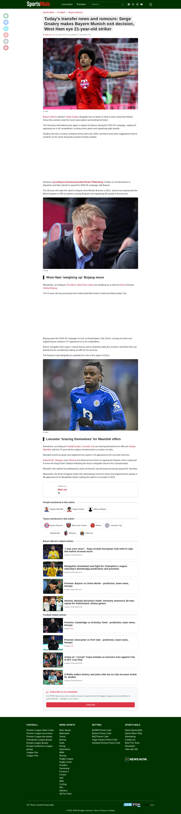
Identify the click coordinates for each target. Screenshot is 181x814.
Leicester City (88, 446)
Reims (123, 285)
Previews (81, 4)
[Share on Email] (6, 41)
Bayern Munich (50, 117)
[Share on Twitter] (6, 28)
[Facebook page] (129, 4)
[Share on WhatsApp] (6, 16)
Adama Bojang (50, 288)
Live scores (67, 4)
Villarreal (72, 460)
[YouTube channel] (141, 4)
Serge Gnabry (72, 117)
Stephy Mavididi (56, 509)
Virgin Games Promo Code (104, 740)
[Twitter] (59, 492)
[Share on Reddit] (6, 35)
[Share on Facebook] (6, 22)
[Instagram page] (137, 4)
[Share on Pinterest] (6, 47)
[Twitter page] (133, 4)
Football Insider (73, 446)
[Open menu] (150, 4)
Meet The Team (132, 743)
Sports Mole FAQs (133, 733)
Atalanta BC (48, 460)
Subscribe (90, 705)
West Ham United (85, 285)
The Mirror (71, 285)
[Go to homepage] (38, 4)
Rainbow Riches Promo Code (106, 743)
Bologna (59, 460)
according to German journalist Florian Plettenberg (77, 182)
